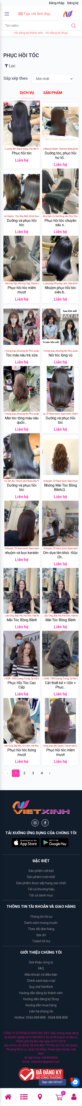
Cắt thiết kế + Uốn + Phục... (60, 685)
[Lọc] (25, 62)
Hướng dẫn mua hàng (41, 1005)
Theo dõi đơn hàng (41, 929)
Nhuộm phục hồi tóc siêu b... (60, 290)
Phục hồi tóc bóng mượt (21, 752)
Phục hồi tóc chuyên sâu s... (60, 222)
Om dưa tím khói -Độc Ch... (60, 555)
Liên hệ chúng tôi (41, 1011)
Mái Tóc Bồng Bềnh (22, 620)
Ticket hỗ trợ (41, 941)
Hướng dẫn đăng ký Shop (41, 999)
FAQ (41, 968)
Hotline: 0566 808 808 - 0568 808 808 (41, 1017)
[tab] (27, 92)
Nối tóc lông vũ (60, 355)
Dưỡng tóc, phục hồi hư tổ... (60, 155)
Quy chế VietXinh (41, 987)
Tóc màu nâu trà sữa (22, 355)
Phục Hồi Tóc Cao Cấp (22, 685)
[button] (25, 842)
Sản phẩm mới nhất (41, 877)
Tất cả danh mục (41, 895)
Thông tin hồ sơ (41, 916)
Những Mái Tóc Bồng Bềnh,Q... (60, 487)
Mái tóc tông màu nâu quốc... (21, 420)
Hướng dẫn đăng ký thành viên (41, 993)
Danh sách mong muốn (41, 923)
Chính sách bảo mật (41, 980)
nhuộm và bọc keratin (21, 553)
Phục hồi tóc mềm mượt (22, 290)
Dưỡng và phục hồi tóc (21, 222)
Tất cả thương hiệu (41, 889)
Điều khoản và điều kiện (41, 974)
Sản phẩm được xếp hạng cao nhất (41, 883)
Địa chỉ (41, 935)
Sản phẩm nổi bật (41, 871)
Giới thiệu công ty (41, 962)
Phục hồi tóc (22, 153)
